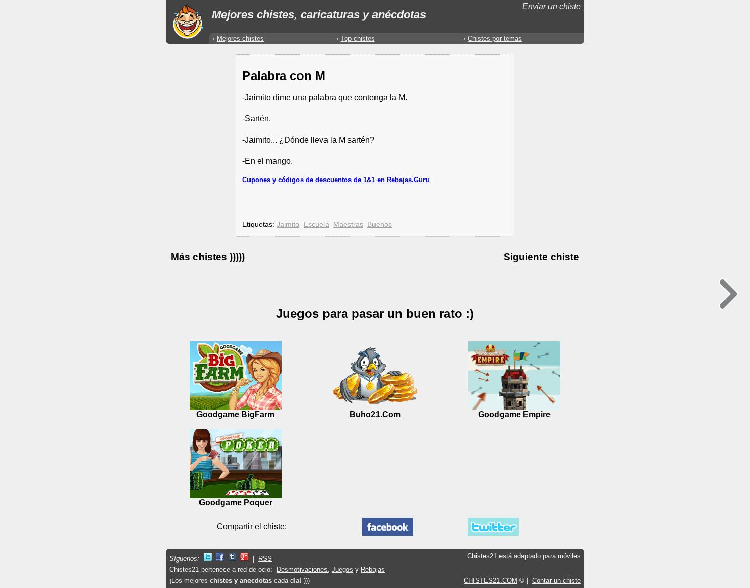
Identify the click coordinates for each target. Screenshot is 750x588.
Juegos (342, 569)
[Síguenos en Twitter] (208, 559)
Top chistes (358, 38)
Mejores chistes (240, 38)
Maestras (348, 224)
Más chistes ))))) (208, 256)
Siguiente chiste (541, 256)
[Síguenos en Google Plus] (244, 559)
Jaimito (288, 224)
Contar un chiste (556, 580)
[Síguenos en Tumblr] (232, 559)
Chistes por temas (495, 38)
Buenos (379, 224)
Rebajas (373, 569)
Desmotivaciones (302, 569)
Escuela (316, 224)
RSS (265, 559)
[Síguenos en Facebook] (220, 559)
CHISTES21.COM (490, 580)
